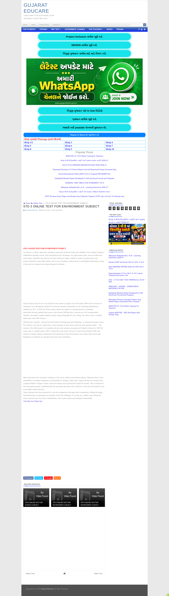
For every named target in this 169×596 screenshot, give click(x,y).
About (33, 25)
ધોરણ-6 (68, 145)
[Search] (144, 24)
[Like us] (139, 29)
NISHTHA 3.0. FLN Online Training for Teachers (84, 156)
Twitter (39, 478)
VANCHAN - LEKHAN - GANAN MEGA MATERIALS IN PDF (123, 287)
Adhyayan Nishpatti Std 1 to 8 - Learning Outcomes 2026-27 (84, 187)
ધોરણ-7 (109, 145)
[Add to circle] (141, 29)
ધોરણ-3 (68, 142)
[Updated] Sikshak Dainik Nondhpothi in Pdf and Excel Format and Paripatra (84, 178)
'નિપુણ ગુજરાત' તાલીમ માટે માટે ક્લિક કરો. (85, 53)
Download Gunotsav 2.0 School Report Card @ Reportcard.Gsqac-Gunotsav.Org (84, 169)
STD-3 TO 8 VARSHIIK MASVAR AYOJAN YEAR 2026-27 (84, 165)
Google (49, 478)
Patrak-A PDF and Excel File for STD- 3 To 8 (126, 262)
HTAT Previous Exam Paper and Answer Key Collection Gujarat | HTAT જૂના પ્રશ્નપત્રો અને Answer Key (84, 196)
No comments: (57, 210)
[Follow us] (144, 29)
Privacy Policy (44, 25)
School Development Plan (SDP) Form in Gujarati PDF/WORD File (84, 174)
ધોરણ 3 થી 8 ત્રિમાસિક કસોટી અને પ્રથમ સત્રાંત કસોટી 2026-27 (84, 160)
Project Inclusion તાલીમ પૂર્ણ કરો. (84, 36)
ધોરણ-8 (27, 149)
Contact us (56, 25)
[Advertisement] (64, 229)
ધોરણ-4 (109, 142)
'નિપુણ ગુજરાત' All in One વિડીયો (84, 110)
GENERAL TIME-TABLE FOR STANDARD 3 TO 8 (84, 183)
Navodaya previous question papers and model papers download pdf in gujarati (125, 300)
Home (25, 25)
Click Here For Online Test (32, 401)
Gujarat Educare (47, 589)
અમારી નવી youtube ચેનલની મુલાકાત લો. (85, 127)
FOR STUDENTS (29, 29)
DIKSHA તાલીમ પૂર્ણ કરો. (84, 45)
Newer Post (30, 573)
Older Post (98, 573)
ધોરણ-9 (68, 149)
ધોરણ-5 (27, 145)
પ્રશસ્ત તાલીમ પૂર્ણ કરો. (84, 119)
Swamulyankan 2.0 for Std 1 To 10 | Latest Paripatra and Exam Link (125, 274)
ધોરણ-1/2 (28, 142)
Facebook (29, 478)
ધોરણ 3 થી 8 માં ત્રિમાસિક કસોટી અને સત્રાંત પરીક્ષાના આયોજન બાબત (84, 192)
